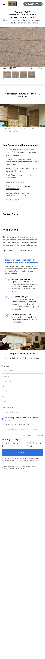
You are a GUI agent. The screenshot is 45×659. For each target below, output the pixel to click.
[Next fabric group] (41, 68)
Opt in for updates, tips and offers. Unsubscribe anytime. (23, 419)
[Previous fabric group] (29, 68)
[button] (3, 3)
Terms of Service (14, 468)
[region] (22, 47)
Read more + (12, 200)
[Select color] (7, 74)
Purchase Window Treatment (11, 444)
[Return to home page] (15, 3)
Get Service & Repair (34, 444)
